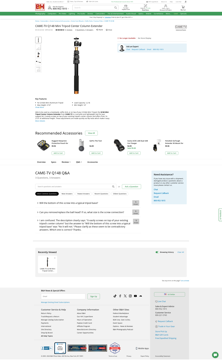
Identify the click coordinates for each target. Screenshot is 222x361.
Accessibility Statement (162, 356)
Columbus (108, 17)
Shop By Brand (46, 333)
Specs (53, 162)
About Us (164, 2)
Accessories (92, 162)
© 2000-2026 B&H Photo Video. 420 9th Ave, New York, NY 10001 (62, 356)
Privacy (129, 356)
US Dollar (171, 294)
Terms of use (113, 356)
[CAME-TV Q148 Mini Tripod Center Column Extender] (77, 66)
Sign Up (93, 296)
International (46, 326)
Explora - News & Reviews (123, 326)
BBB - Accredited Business (47, 348)
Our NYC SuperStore (85, 316)
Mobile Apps (143, 348)
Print (110, 30)
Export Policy (145, 356)
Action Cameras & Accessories (60, 21)
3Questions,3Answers (84, 30)
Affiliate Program (83, 326)
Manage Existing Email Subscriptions (55, 302)
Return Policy (46, 313)
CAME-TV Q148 (109, 21)
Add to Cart (58, 153)
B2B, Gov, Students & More (55, 2)
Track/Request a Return (50, 316)
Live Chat (178, 2)
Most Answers (67, 194)
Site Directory (46, 329)
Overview (41, 162)
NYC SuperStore (153, 2)
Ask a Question (131, 186)
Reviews (66, 162)
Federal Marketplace (121, 313)
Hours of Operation (84, 320)
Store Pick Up (161, 331)
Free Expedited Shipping (165, 338)
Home (37, 21)
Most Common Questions (47, 194)
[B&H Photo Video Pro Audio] (41, 7)
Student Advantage (120, 316)
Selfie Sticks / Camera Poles (94, 21)
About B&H (81, 313)
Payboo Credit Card (84, 323)
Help (171, 2)
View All (91, 133)
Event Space (117, 323)
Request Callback (165, 321)
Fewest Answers (83, 194)
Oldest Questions (119, 194)
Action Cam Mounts (77, 21)
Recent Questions (101, 194)
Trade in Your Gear (166, 326)
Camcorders (45, 21)
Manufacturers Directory (86, 329)
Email (45, 296)
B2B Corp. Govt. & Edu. (122, 320)
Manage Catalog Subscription (52, 320)
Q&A (79, 162)
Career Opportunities (85, 333)
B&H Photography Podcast (123, 329)
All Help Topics (47, 336)
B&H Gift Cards (161, 335)
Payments (45, 323)
